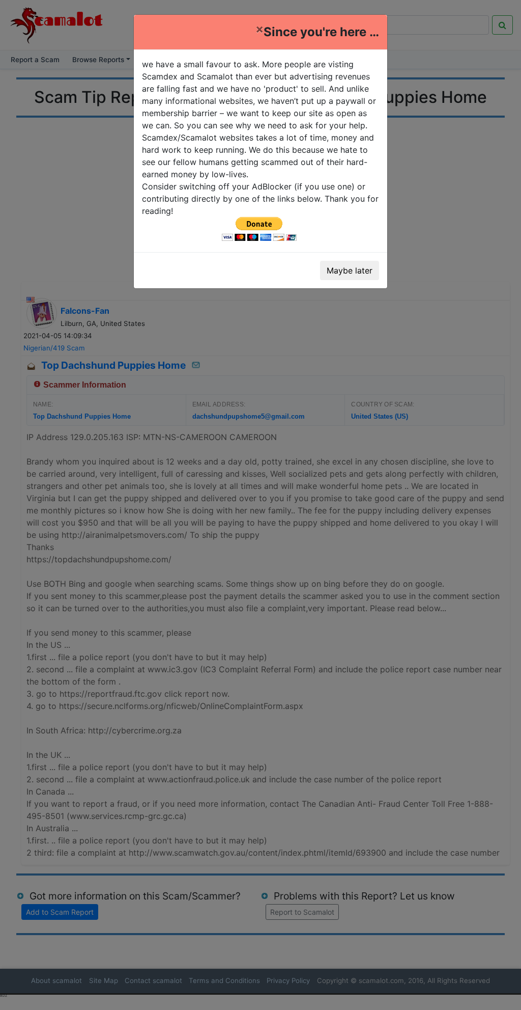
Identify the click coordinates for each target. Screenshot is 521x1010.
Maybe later (349, 270)
